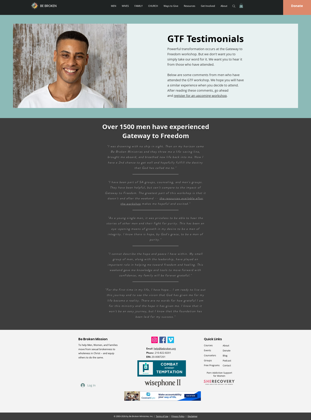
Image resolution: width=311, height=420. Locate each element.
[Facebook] (162, 340)
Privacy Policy (177, 416)
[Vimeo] (170, 340)
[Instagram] (154, 340)
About (226, 345)
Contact (227, 365)
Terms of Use (162, 416)
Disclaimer (192, 416)
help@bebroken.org (165, 348)
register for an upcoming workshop (200, 95)
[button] (171, 6)
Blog (225, 355)
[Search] (233, 6)
